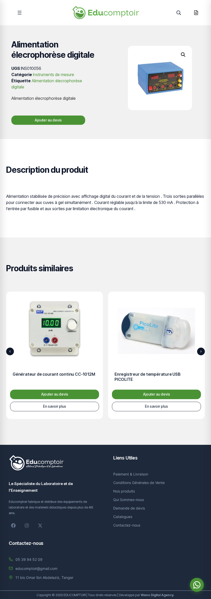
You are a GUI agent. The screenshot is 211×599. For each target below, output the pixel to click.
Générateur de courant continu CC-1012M (54, 374)
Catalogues (122, 516)
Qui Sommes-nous (128, 499)
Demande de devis (129, 508)
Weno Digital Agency (157, 595)
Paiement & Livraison (130, 474)
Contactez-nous (126, 525)
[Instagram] (26, 525)
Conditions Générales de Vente (139, 482)
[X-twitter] (40, 525)
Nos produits (124, 491)
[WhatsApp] (197, 585)
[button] (19, 12)
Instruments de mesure (53, 74)
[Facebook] (13, 525)
